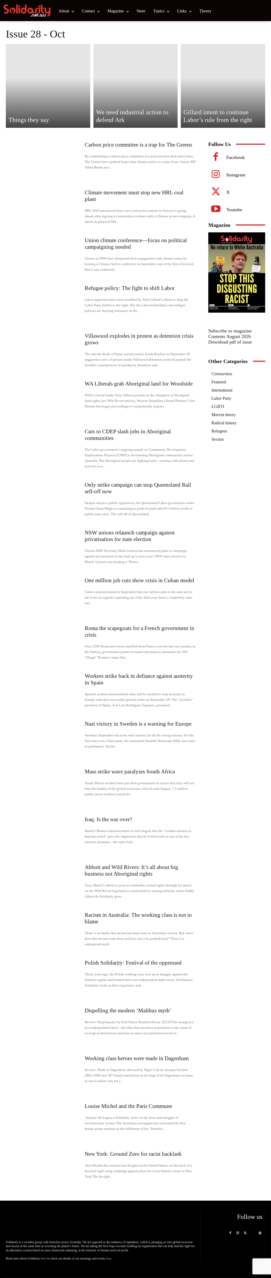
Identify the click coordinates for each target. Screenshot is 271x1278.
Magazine (219, 225)
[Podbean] (260, 1233)
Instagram (235, 174)
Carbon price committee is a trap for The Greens (138, 145)
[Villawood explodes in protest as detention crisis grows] (44, 351)
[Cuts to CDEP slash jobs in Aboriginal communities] (44, 446)
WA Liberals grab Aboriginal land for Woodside (139, 383)
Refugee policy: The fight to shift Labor (130, 288)
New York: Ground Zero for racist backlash (133, 1154)
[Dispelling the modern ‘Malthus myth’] (44, 1025)
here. (109, 1258)
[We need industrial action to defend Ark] (135, 86)
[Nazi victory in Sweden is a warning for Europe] (44, 739)
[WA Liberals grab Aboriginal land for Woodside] (44, 398)
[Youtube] (215, 210)
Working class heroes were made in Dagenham (137, 1058)
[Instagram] (215, 175)
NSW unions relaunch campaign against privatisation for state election (130, 535)
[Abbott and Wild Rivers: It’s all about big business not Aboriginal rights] (44, 882)
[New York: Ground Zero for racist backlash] (44, 1169)
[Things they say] (48, 86)
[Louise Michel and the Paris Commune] (44, 1121)
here (43, 1258)
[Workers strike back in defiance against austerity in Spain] (44, 691)
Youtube (234, 209)
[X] (215, 192)
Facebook (235, 157)
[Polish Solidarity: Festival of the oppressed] (44, 978)
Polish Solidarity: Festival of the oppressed (133, 963)
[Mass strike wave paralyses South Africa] (44, 786)
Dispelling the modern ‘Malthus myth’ (128, 1010)
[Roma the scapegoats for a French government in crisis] (44, 643)
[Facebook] (215, 157)
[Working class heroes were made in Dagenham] (44, 1073)
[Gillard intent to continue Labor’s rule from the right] (223, 86)
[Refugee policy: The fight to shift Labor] (44, 303)
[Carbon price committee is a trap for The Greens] (44, 159)
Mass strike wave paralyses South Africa (130, 771)
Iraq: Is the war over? (108, 819)
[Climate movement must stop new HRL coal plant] (44, 207)
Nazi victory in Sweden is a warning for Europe (138, 724)
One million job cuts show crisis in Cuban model (139, 580)
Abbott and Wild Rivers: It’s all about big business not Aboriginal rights (131, 870)
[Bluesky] (252, 1233)
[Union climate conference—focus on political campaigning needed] (44, 255)
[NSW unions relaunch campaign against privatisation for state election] (44, 547)
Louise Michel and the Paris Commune (128, 1106)
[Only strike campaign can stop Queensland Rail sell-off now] (44, 500)
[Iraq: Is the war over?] (44, 834)
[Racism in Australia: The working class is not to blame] (44, 930)
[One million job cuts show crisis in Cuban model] (44, 595)
